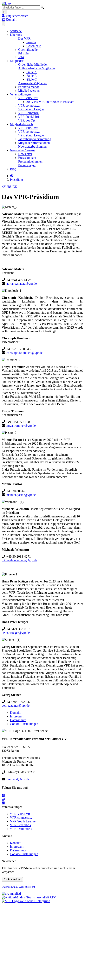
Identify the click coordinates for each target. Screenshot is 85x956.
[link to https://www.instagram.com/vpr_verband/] (3, 799)
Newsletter (25, 154)
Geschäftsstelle (28, 49)
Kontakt (15, 712)
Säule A (31, 72)
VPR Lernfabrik (28, 113)
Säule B (31, 75)
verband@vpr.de (18, 779)
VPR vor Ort (26, 120)
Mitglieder (16, 61)
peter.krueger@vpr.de (16, 632)
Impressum (17, 716)
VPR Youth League (31, 109)
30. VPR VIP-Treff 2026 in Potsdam (50, 102)
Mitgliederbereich (21, 124)
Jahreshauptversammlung (34, 139)
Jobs (21, 57)
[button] (15, 16)
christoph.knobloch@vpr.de (24, 352)
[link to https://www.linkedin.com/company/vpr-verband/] (3, 803)
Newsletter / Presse (22, 150)
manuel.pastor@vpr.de (21, 495)
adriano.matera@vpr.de (21, 283)
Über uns (16, 34)
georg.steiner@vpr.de (16, 705)
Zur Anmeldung (12, 879)
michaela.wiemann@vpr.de (19, 560)
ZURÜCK (10, 186)
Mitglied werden (29, 90)
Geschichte (33, 46)
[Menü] (3, 24)
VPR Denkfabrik (29, 116)
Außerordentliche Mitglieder (36, 68)
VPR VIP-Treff (28, 98)
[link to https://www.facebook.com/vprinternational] (3, 795)
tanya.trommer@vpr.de (20, 425)
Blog (13, 169)
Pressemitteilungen (30, 161)
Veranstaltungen (20, 94)
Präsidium (24, 53)
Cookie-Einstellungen (24, 724)
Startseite (16, 31)
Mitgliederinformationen (34, 143)
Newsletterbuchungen (32, 146)
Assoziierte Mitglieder (32, 83)
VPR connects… (29, 105)
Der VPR (24, 38)
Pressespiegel (26, 165)
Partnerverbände (28, 87)
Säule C (31, 79)
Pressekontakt (27, 157)
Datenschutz (18, 720)
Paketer (31, 42)
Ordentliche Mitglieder (33, 64)
